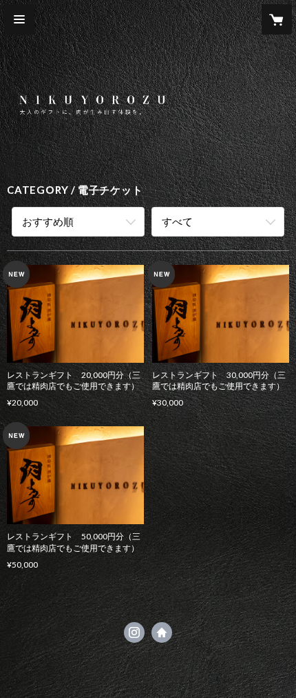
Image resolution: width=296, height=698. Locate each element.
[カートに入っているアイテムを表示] (277, 19)
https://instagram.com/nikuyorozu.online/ (134, 632)
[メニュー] (19, 19)
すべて (177, 221)
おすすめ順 (48, 221)
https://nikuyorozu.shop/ (161, 632)
